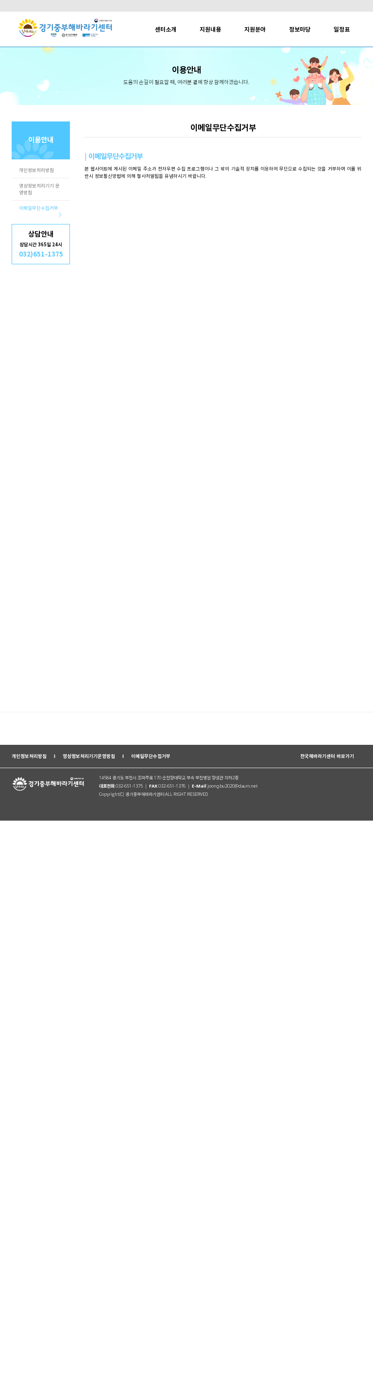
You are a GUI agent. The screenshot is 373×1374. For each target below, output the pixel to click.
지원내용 (210, 29)
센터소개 (165, 29)
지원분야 (255, 29)
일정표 (342, 29)
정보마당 (299, 29)
